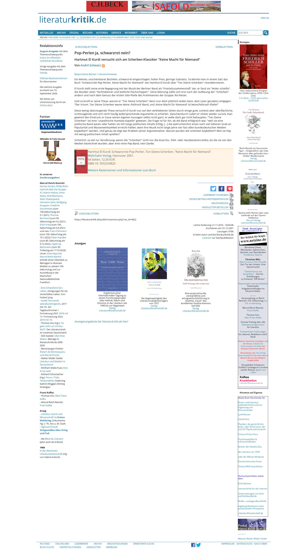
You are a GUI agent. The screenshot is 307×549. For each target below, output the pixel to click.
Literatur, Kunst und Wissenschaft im (52, 417)
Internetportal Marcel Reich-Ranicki (51, 255)
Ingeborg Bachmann (50, 245)
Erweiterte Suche (143, 543)
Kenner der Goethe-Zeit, (250, 446)
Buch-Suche (47, 547)
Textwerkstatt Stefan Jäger (253, 331)
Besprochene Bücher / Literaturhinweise (95, 74)
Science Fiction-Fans (248, 434)
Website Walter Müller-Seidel (252, 538)
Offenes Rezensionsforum (53, 78)
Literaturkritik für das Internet (252, 488)
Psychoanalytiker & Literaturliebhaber (247, 440)
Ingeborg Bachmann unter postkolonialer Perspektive (251, 507)
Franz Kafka (46, 405)
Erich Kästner (244, 483)
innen (260, 466)
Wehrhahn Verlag (99, 156)
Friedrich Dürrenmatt (50, 207)
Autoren (102, 32)
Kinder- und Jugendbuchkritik (252, 501)
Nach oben (260, 543)
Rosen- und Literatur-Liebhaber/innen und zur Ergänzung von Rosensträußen (250, 406)
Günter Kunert (47, 186)
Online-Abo (46, 105)
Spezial (74, 32)
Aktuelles (46, 32)
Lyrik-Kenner (244, 414)
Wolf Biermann (55, 195)
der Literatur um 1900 (249, 451)
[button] (213, 188)
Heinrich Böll (46, 189)
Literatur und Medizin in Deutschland (52, 363)
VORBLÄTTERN (224, 47)
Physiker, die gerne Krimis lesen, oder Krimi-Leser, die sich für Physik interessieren (252, 426)
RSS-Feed (45, 543)
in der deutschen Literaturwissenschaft (51, 452)
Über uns (147, 32)
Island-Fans (243, 419)
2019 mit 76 (46, 319)
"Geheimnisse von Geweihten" (252, 272)
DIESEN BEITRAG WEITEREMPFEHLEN (208, 199)
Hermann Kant (47, 202)
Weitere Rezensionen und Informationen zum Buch (122, 170)
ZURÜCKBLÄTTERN (85, 47)
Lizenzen (206, 237)
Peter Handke (58, 237)
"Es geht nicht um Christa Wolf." (52, 326)
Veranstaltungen (70, 547)
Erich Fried (45, 224)
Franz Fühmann (58, 231)
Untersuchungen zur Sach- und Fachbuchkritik (251, 494)
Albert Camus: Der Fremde (252, 261)
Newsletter (94, 547)
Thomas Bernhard (49, 216)
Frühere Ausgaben (59, 37)
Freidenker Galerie (253, 254)
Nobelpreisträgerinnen (253, 324)
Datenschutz (244, 543)
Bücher (88, 32)
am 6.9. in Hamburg (256, 301)
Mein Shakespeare (49, 199)
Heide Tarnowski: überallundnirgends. (50, 302)
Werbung (111, 547)
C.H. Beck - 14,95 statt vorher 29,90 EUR (253, 99)
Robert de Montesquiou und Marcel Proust (52, 353)
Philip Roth (62, 186)
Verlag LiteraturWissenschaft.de (112, 309)
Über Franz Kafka (253, 317)
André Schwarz (90, 65)
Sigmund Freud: (54, 430)
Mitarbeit (131, 32)
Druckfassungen (117, 543)
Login (161, 32)
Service (116, 32)
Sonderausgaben (49, 177)
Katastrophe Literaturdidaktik (252, 283)
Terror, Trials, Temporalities (50, 379)
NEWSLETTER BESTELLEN (215, 207)
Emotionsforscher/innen (250, 461)
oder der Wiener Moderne (251, 456)
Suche (231, 32)
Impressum (228, 543)
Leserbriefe (81, 543)
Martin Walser (50, 192)
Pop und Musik (144, 37)
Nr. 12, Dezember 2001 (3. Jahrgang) (92, 37)
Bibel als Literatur (54, 438)
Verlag (265, 17)
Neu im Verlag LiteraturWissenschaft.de (253, 221)
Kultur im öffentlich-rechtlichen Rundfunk (51, 59)
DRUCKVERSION (219, 203)
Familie (43, 72)
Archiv (61, 32)
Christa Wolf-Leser (247, 466)
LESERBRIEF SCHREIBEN (215, 195)
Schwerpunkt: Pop (123, 37)
